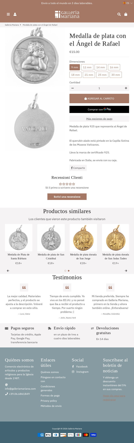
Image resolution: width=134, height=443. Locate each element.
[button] (128, 3)
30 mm (115, 74)
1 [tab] (65, 271)
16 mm (114, 67)
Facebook (82, 366)
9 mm (74, 67)
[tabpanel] (18, 244)
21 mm (89, 74)
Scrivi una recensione (67, 196)
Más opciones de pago (99, 118)
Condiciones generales (48, 388)
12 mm (87, 67)
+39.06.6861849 (19, 393)
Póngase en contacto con (53, 379)
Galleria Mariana (12, 25)
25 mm (102, 74)
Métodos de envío (51, 406)
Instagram (82, 371)
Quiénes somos (50, 372)
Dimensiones (77, 61)
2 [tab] (68, 271)
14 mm (100, 67)
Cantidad (74, 82)
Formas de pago (50, 395)
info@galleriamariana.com (20, 388)
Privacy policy (49, 400)
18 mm (75, 74)
